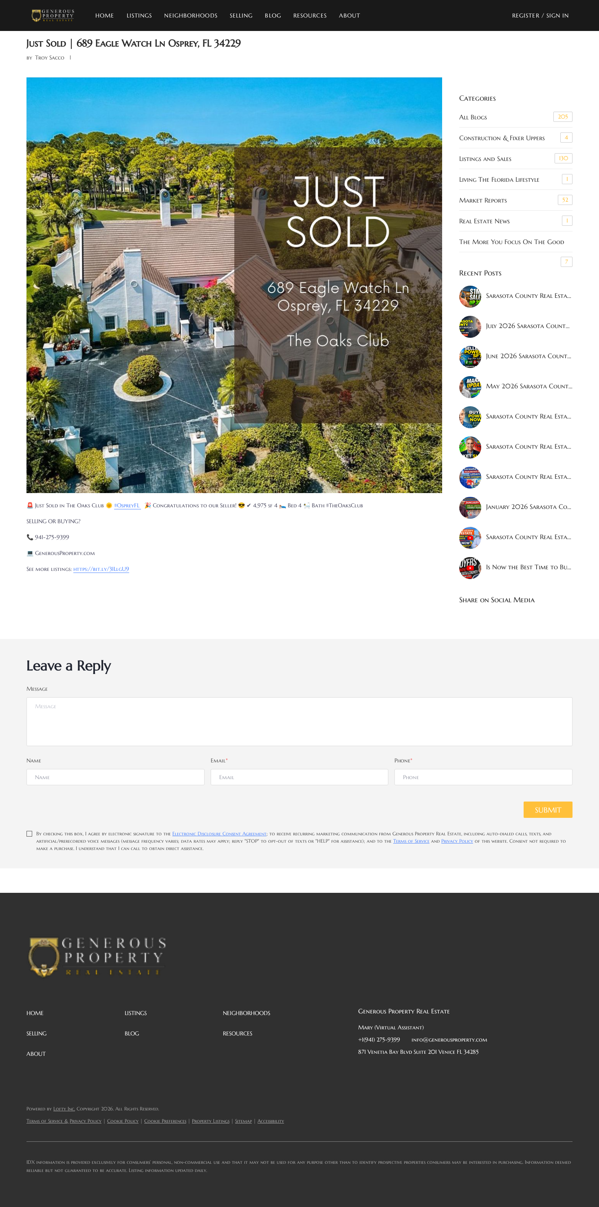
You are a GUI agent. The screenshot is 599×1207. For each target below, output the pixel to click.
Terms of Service (411, 841)
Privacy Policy (457, 841)
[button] (52, 15)
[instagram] (429, 1070)
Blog (273, 15)
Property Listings (210, 1121)
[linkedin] (380, 1070)
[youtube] (446, 1070)
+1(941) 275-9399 (379, 1039)
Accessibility (271, 1121)
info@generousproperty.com (449, 1039)
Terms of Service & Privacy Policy (63, 1121)
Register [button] (526, 15)
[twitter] (397, 1070)
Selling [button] (241, 15)
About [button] (350, 15)
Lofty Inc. (64, 1109)
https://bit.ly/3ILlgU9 (101, 569)
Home (104, 15)
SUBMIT (548, 810)
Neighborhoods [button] (190, 15)
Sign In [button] (557, 15)
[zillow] (413, 1070)
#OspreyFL (127, 505)
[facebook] (364, 1070)
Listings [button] (139, 15)
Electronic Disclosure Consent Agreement (219, 833)
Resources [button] (310, 15)
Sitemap (243, 1121)
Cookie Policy (123, 1121)
